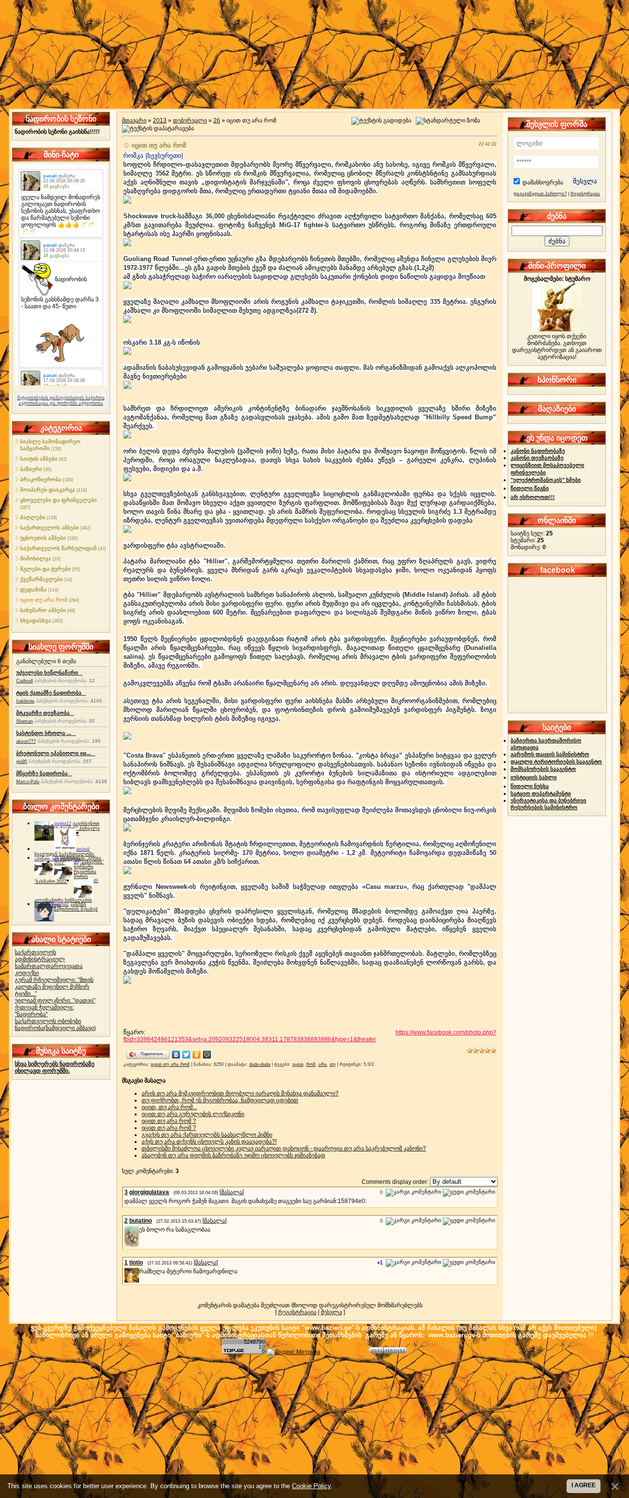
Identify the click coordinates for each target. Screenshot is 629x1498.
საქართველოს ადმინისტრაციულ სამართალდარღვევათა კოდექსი (49, 962)
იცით (297, 1064)
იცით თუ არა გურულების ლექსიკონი (193, 1114)
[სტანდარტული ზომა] (448, 121)
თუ (333, 1064)
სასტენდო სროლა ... (46, 733)
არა (322, 1064)
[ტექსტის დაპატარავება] (158, 129)
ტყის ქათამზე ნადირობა (51, 693)
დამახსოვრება (542, 182)
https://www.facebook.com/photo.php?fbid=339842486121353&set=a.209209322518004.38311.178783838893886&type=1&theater (309, 1036)
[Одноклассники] (197, 1054)
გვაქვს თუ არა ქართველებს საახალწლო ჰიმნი (207, 1134)
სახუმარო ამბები (43, 610)
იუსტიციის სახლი (534, 777)
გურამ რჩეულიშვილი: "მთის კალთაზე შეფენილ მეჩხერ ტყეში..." (54, 986)
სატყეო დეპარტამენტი (541, 793)
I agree (584, 1485)
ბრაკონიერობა (40, 479)
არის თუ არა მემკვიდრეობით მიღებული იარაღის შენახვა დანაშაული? (240, 1093)
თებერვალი (190, 120)
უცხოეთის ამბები (43, 538)
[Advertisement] (314, 1425)
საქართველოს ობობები (48, 1021)
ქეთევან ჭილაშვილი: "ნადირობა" (44, 1011)
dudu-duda (259, 1064)
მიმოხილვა (35, 558)
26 (216, 120)
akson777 (26, 741)
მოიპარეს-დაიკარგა (47, 490)
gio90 (21, 761)
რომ (310, 1064)
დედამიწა (33, 589)
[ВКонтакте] (176, 1054)
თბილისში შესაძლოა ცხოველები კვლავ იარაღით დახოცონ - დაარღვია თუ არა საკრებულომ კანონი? (284, 1148)
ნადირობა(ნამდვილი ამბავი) (55, 1028)
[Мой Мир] (207, 1054)
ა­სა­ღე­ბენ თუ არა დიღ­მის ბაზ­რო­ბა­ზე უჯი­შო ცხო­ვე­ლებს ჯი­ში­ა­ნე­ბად (233, 1155)
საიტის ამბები (38, 459)
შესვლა (331, 1312)
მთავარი (134, 120)
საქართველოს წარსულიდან (58, 548)
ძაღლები (32, 517)
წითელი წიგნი (530, 488)
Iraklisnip (25, 701)
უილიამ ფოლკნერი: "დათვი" (55, 1000)
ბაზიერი (31, 469)
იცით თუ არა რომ (43, 600)
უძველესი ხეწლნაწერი (49, 673)
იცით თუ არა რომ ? (169, 1120)
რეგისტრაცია (297, 1312)
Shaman (24, 721)
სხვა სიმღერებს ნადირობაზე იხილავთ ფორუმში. (54, 1067)
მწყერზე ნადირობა (44, 773)
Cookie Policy (311, 1486)
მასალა (231, 1192)
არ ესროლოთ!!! (533, 497)
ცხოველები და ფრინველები (58, 500)
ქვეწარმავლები (41, 579)
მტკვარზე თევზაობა (45, 713)
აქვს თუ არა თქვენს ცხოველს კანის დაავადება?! (209, 1141)
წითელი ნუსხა (530, 786)
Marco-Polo (27, 781)
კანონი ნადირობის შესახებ (76, 906)
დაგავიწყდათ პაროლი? (540, 193)
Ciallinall (24, 680)
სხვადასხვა (35, 620)
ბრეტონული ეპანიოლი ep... (55, 753)
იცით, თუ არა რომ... (169, 1107)
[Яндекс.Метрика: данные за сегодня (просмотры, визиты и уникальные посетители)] (293, 1352)
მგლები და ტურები (45, 569)
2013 (160, 120)
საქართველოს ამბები (49, 527)
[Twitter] (186, 1054)
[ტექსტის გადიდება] (381, 121)
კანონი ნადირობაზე (538, 451)
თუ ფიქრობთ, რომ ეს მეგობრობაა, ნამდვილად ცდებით (220, 1100)
